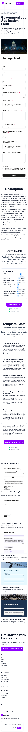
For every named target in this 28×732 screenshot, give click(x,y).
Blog (2, 657)
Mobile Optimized (5, 685)
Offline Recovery (5, 681)
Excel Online (4, 695)
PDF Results (4, 677)
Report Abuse (4, 665)
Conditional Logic (5, 679)
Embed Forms (4, 683)
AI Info (2, 661)
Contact (3, 669)
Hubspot (3, 701)
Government (8, 12)
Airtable (3, 697)
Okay (19, 727)
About (2, 659)
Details (14, 727)
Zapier (2, 704)
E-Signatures (4, 675)
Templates (3, 12)
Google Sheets (4, 693)
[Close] (22, 723)
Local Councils (15, 12)
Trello (2, 699)
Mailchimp (3, 702)
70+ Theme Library (5, 686)
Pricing (2, 667)
